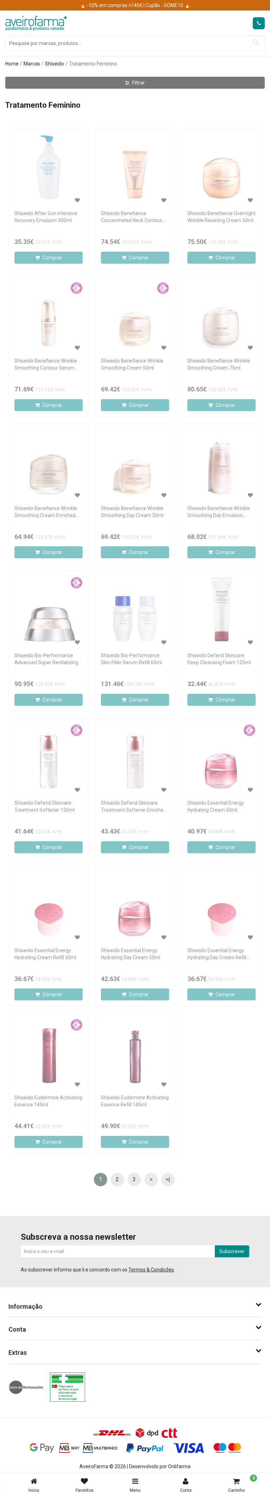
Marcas (32, 64)
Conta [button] (17, 1329)
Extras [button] (17, 1352)
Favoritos (85, 1490)
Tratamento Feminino (93, 64)
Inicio (33, 1490)
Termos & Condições (151, 1269)
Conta (186, 1490)
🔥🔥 (135, 5)
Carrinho (241, 1484)
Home (12, 64)
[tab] (135, 1306)
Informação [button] (25, 1306)
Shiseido (54, 64)
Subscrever (232, 1251)
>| (168, 1179)
